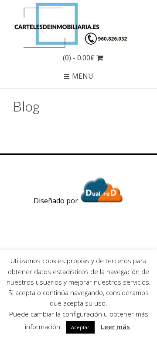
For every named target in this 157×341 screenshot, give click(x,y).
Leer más (115, 326)
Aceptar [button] (80, 327)
